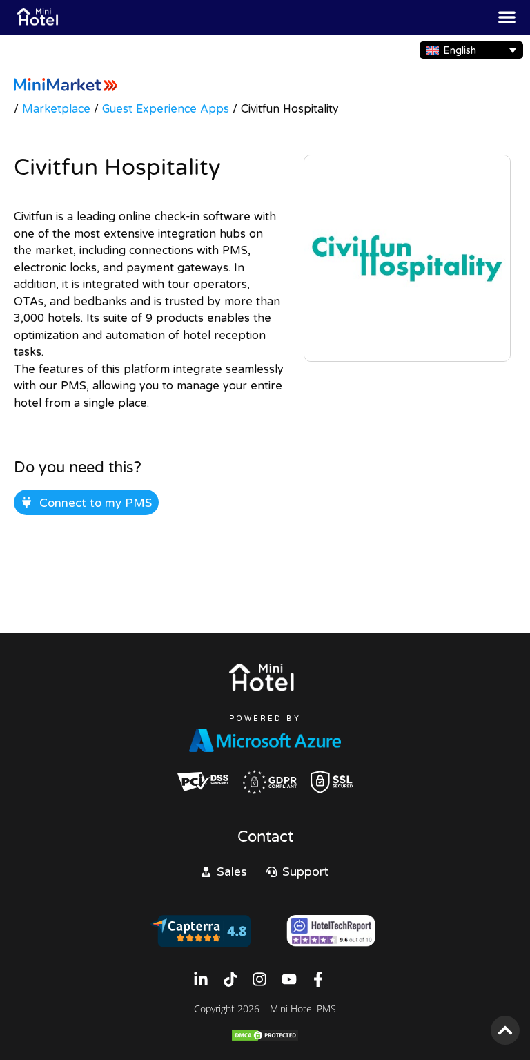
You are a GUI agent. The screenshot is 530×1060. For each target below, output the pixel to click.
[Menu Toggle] (507, 17)
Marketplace (56, 108)
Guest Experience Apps (165, 108)
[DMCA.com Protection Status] (265, 1038)
